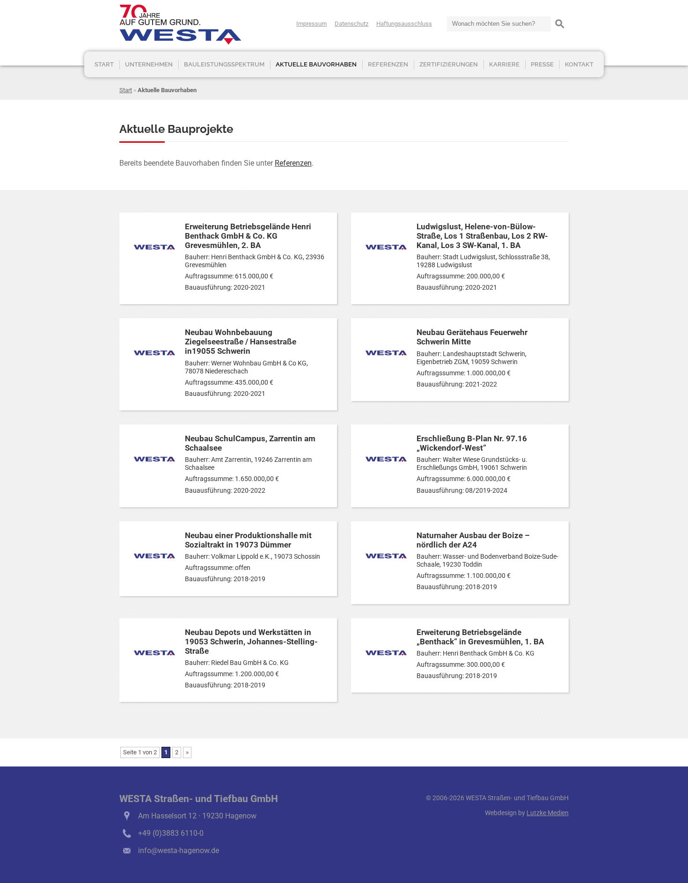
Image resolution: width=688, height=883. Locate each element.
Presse (542, 64)
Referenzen (388, 64)
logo (180, 24)
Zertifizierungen (448, 64)
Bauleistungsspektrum (224, 64)
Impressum (311, 23)
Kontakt (579, 64)
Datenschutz (351, 23)
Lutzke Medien (548, 813)
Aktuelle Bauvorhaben (316, 64)
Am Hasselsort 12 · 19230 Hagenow (197, 815)
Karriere (504, 64)
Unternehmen (149, 64)
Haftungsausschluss (404, 23)
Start (104, 64)
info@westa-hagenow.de (178, 850)
